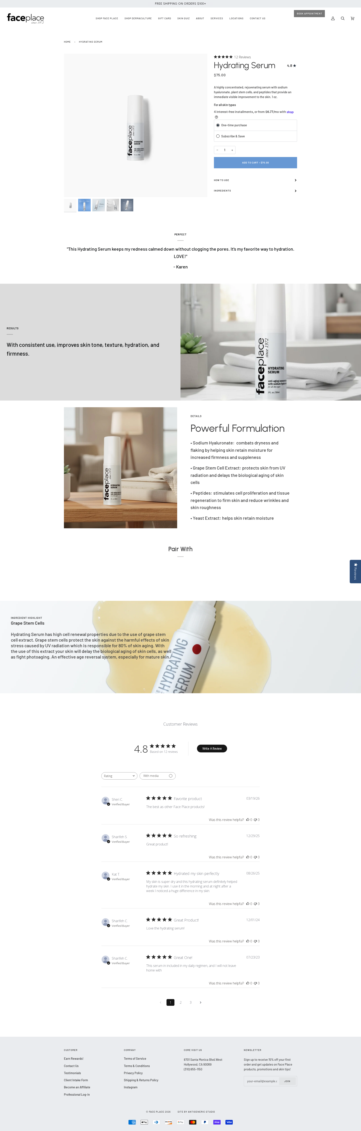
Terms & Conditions (137, 1066)
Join (287, 1081)
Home (67, 41)
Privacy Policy (133, 1073)
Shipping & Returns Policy (141, 1080)
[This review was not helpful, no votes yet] (255, 819)
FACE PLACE (156, 1111)
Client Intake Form (76, 1080)
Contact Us (71, 1066)
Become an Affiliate (77, 1087)
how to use (221, 180)
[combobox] (119, 776)
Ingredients (222, 190)
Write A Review (212, 749)
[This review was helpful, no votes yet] (247, 819)
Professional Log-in (77, 1094)
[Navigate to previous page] (160, 1002)
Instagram (130, 1087)
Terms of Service (135, 1058)
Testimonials (72, 1073)
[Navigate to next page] (201, 1002)
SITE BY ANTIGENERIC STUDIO (196, 1111)
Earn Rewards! (74, 1058)
